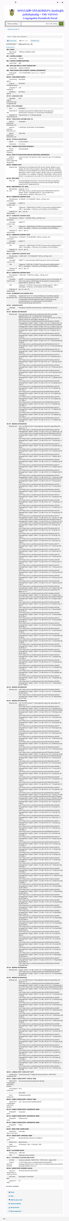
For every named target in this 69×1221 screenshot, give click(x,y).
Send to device (15, 1204)
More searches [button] (15, 1211)
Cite (11, 1196)
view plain (10, 47)
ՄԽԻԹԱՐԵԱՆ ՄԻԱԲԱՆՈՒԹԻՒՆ (9, 2)
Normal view (12, 41)
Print (12, 1192)
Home (9, 37)
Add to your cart (16, 1200)
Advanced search (13, 29)
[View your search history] (62, 2)
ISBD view (35, 41)
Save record (14, 1207)
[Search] (61, 24)
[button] (15, 2)
